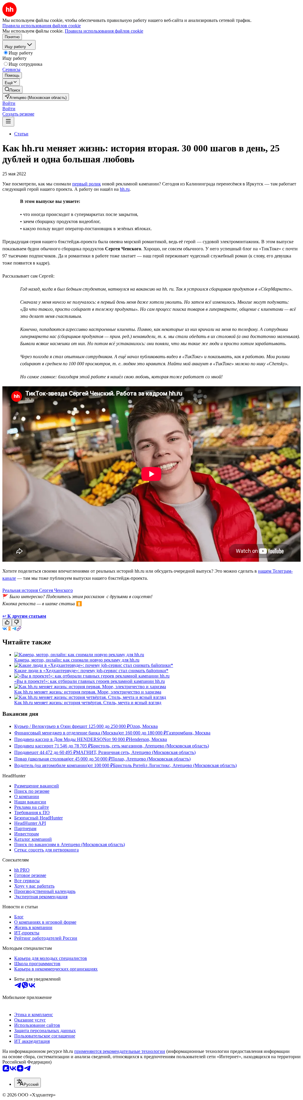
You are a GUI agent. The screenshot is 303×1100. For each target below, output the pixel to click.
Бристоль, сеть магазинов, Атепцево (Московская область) (150, 745)
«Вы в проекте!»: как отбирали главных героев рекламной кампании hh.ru (89, 681)
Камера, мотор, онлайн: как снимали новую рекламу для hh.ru (76, 659)
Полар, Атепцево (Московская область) (151, 758)
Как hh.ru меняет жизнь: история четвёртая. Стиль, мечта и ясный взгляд (87, 702)
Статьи (21, 133)
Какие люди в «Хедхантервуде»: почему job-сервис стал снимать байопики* (91, 670)
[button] (8, 103)
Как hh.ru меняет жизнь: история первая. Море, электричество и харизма (87, 691)
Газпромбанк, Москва (188, 732)
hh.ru (125, 189)
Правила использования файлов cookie (104, 30)
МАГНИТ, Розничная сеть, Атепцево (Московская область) (136, 752)
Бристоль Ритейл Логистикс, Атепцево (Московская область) (175, 765)
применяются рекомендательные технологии (119, 1051)
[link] (12, 89)
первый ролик (86, 183)
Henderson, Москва (148, 739)
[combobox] (27, 1083)
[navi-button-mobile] (8, 122)
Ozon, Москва (144, 726)
